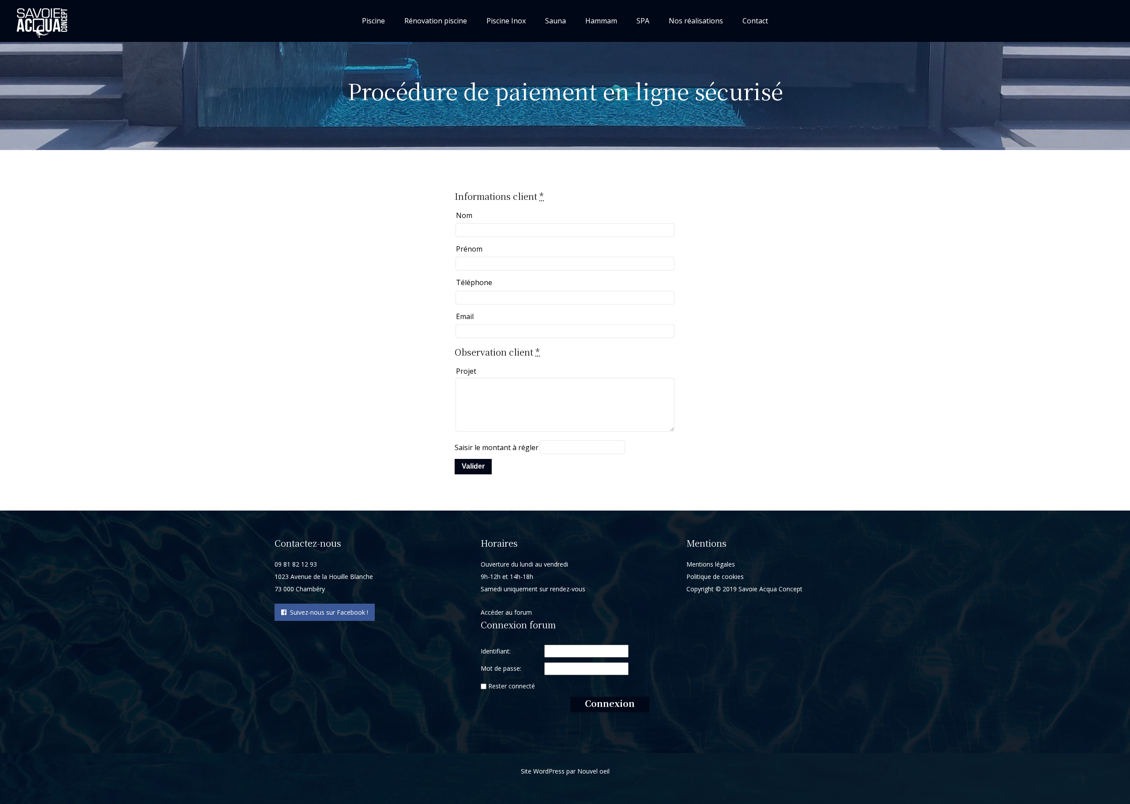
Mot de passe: (501, 668)
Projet (466, 371)
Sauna (555, 21)
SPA (643, 21)
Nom (464, 215)
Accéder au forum (506, 612)
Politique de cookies (715, 576)
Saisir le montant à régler (497, 447)
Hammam (601, 21)
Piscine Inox (506, 21)
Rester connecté (511, 686)
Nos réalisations (696, 21)
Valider (473, 466)
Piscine (373, 21)
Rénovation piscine (435, 21)
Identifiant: (496, 651)
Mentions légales (710, 564)
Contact (755, 21)
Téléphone (474, 282)
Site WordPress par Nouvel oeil (565, 771)
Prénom (469, 249)
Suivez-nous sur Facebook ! (327, 612)
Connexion (610, 703)
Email (465, 316)
